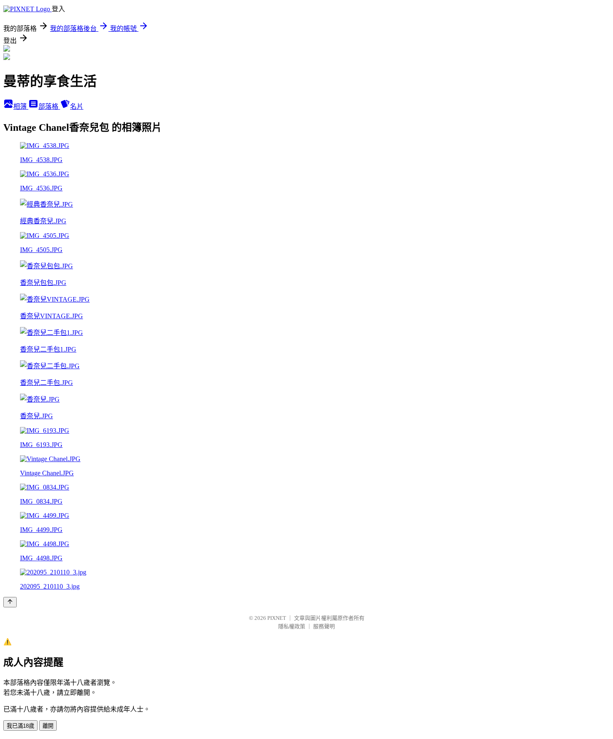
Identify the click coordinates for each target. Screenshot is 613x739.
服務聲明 (324, 626)
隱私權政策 (291, 626)
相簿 (20, 106)
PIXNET (276, 618)
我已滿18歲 (20, 726)
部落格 (49, 106)
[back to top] (10, 602)
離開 (48, 726)
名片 (76, 106)
